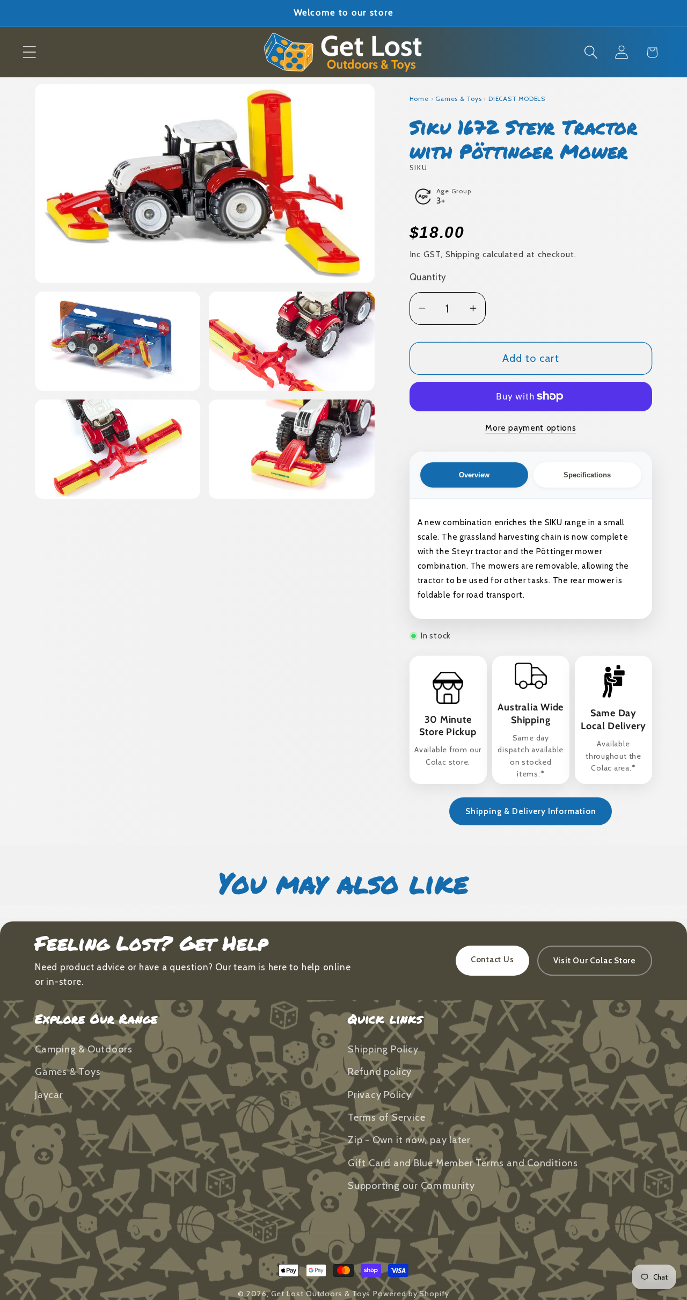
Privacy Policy (380, 1094)
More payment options (530, 428)
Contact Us (492, 959)
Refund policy (380, 1071)
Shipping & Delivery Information (530, 811)
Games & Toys (458, 99)
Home (419, 99)
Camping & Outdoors (84, 1049)
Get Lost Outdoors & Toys (321, 1293)
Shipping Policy (383, 1049)
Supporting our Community (411, 1185)
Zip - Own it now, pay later (409, 1140)
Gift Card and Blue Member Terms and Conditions (463, 1163)
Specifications (587, 475)
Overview (474, 475)
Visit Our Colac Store (594, 960)
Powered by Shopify (411, 1293)
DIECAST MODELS (516, 99)
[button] (29, 52)
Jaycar (49, 1094)
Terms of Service (386, 1117)
